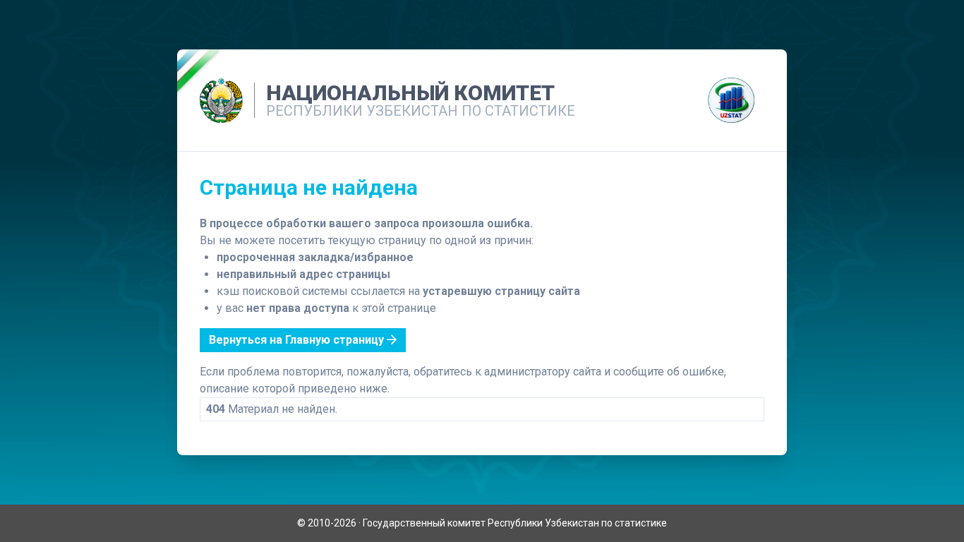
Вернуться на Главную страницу (298, 340)
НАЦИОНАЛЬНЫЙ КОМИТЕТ (410, 92)
